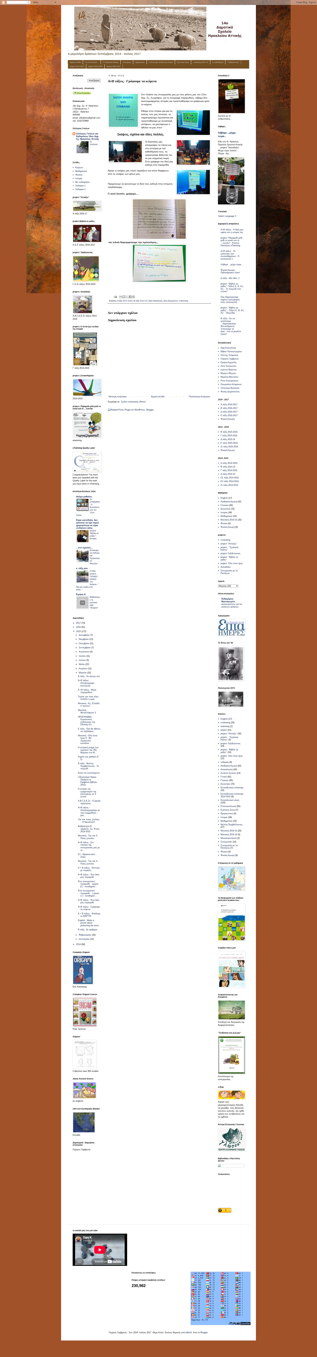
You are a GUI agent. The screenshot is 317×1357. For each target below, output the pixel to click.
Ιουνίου (82, 660)
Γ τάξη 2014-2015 (229, 470)
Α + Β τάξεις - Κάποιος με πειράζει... (89, 869)
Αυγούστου (84, 651)
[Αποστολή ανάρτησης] (115, 296)
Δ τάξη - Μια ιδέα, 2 (230, 278)
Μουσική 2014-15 (229, 519)
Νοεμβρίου (84, 639)
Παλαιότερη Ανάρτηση (199, 396)
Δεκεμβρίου (84, 635)
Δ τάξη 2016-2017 (229, 412)
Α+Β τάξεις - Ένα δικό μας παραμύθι (88, 875)
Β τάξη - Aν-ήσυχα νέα (89, 676)
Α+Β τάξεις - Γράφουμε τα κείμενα (89, 908)
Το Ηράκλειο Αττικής (111, 62)
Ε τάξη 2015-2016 (229, 443)
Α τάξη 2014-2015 (125, 301)
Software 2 (80, 189)
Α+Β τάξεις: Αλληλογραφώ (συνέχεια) (86, 683)
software (225, 762)
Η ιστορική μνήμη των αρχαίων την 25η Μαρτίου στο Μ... (88, 750)
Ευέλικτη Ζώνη (228, 810)
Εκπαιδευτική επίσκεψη (232, 787)
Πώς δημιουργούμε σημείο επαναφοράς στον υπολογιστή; (230, 299)
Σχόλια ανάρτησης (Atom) (133, 401)
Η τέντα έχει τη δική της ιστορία (161, 62)
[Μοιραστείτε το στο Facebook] (130, 296)
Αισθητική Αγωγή (229, 501)
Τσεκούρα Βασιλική (230, 388)
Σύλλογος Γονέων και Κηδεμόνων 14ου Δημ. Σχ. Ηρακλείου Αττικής (87, 136)
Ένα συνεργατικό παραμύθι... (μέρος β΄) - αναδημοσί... (88, 884)
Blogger (204, 1332)
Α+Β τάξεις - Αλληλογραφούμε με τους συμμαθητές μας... (89, 811)
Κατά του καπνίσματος (89, 773)
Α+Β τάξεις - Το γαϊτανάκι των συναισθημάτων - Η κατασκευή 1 (230, 255)
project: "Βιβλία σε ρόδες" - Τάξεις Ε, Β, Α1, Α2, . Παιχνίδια (232, 310)
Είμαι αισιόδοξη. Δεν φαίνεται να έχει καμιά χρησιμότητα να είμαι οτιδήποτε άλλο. (87, 524)
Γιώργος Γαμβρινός (230, 358)
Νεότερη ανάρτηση (117, 396)
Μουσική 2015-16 (229, 834)
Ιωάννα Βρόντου (229, 369)
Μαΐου (82, 664)
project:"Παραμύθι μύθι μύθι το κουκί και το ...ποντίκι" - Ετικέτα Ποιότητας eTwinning (231, 242)
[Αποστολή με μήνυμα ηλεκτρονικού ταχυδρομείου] (121, 296)
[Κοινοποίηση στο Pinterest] (133, 296)
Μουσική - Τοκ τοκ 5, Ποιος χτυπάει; (88, 836)
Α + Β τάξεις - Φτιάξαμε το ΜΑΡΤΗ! (89, 914)
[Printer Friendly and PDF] (82, 93)
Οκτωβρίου (84, 643)
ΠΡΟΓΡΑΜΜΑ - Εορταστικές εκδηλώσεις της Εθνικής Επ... (86, 721)
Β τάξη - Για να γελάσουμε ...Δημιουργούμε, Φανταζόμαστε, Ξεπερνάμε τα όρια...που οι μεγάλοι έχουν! (231, 326)
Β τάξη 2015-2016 (229, 432)
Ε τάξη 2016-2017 (229, 415)
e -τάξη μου (82, 568)
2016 (78, 627)
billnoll (189, 1332)
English (224, 498)
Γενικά (224, 776)
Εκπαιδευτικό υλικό (230, 800)
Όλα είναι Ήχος (183, 62)
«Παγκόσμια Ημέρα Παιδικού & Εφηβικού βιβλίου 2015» (87, 781)
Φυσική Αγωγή (228, 419)
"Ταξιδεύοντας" (233, 62)
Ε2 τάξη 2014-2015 (230, 481)
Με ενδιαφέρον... (83, 182)
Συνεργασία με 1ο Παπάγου (229, 571)
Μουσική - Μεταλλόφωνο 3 (87, 711)
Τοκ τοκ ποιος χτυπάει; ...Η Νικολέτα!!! (89, 820)
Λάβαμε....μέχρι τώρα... (232, 264)
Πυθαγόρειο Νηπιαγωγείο (228, 600)
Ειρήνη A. (81, 594)
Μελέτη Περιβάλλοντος (231, 824)
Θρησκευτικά (227, 813)
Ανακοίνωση (227, 769)
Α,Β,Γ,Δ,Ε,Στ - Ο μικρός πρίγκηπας (89, 802)
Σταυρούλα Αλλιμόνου (231, 384)
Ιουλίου (82, 656)
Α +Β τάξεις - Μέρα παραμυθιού (87, 691)
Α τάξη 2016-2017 (229, 404)
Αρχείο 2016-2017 (113, 66)
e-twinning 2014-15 (200, 62)
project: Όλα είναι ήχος (232, 563)
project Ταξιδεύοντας (230, 553)
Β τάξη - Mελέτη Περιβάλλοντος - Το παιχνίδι (88, 766)
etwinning (225, 726)
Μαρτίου (83, 672)
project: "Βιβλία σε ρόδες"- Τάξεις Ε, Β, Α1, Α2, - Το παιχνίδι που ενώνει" (232, 288)
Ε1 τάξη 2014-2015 (230, 477)
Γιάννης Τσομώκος (229, 355)
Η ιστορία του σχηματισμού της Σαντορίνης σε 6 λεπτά (87, 793)
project (224, 730)
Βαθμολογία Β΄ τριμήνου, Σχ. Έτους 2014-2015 (89, 829)
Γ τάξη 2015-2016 (229, 435)
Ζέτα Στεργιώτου (170, 301)
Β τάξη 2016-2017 (229, 408)
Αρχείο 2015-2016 (95, 66)
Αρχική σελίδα (75, 62)
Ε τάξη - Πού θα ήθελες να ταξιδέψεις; (89, 730)
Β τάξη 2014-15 (140, 301)
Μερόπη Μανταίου (229, 377)
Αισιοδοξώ (225, 567)
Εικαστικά (225, 509)
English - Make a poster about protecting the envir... (89, 923)
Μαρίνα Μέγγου (228, 373)
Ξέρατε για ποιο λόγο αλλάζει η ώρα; (88, 697)
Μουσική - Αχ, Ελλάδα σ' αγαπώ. (89, 704)
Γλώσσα (225, 505)
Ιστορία (78, 178)
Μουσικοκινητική (228, 838)
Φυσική (78, 175)
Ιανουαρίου (84, 939)
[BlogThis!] (124, 296)
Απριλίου (83, 668)
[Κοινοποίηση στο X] (127, 296)
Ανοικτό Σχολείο (228, 773)
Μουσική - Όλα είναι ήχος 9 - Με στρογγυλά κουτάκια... (87, 739)
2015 (78, 631)
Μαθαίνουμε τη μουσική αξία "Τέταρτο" (95, 602)
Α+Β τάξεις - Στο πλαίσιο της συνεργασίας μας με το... (89, 846)
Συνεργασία (226, 841)
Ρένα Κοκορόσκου (229, 380)
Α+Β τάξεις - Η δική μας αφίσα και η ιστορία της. (232, 230)
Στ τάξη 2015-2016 (229, 446)
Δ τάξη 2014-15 (228, 474)
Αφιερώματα (140, 62)
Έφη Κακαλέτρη (155, 301)
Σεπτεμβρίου (85, 647)
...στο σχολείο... (84, 547)
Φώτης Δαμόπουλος (230, 391)
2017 (78, 623)
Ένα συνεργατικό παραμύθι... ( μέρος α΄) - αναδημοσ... (88, 893)
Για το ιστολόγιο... (92, 62)
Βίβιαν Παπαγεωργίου (231, 351)
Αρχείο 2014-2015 (77, 66)
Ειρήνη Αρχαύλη (228, 362)
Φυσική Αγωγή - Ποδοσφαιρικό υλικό (230, 271)
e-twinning (183, 301)
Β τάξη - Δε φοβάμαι (87, 929)
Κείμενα (79, 167)
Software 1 (80, 185)
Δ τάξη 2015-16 (228, 439)
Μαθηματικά (81, 171)
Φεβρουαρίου (85, 935)
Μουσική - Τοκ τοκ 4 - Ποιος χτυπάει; (88, 862)
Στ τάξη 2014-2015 (229, 485)
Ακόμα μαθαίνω (84, 496)
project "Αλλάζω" (229, 543)
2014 (78, 944)
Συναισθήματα (217, 62)
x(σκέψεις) (127, 62)
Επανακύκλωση (228, 806)
